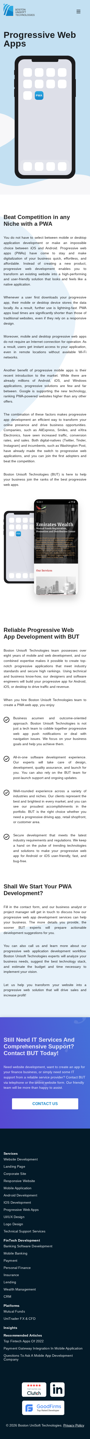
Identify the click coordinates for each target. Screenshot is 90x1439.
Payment (10, 1260)
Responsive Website (19, 1181)
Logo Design (13, 1224)
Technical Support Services (25, 1231)
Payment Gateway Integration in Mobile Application (43, 1348)
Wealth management (20, 1289)
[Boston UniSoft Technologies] (19, 10)
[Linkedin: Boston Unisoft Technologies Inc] (57, 1389)
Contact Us (45, 1104)
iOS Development (17, 1202)
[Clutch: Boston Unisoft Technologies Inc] (34, 1389)
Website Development (21, 1159)
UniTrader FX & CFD (20, 1318)
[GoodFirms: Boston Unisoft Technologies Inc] (43, 1408)
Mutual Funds (14, 1311)
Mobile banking (15, 1253)
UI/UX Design (14, 1217)
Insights (10, 1328)
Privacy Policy (73, 1425)
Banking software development (28, 1246)
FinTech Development (22, 1240)
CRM (7, 1296)
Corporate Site (15, 1174)
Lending (10, 1282)
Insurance (11, 1275)
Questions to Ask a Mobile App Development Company (38, 1357)
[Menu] (78, 11)
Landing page (14, 1166)
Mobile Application (18, 1188)
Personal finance (17, 1268)
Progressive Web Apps (21, 1210)
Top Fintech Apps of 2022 (24, 1341)
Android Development (20, 1195)
